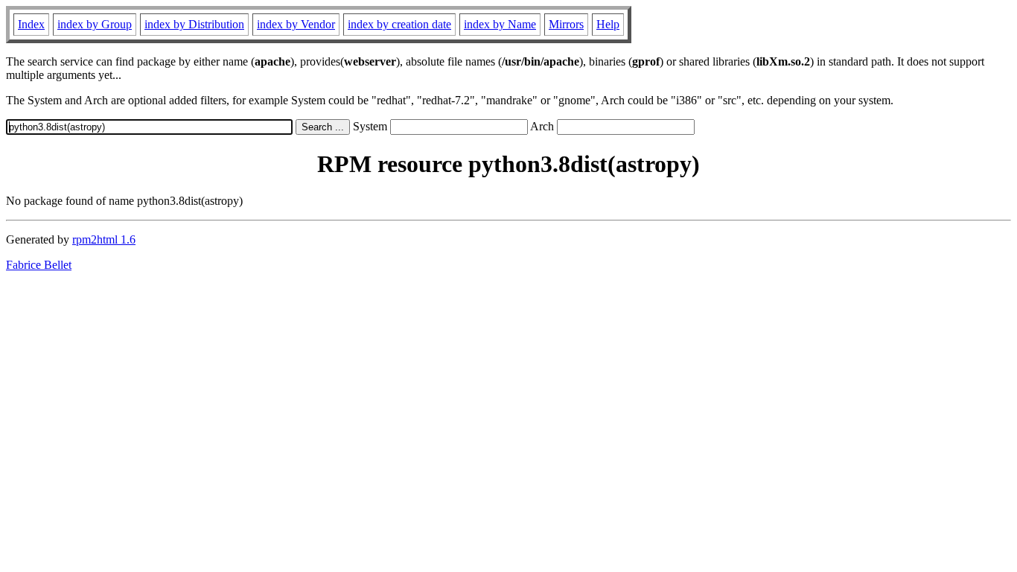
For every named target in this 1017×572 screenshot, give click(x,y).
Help (607, 24)
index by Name (500, 24)
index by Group (94, 24)
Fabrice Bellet (38, 264)
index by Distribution (194, 24)
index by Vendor (296, 24)
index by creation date (399, 24)
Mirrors (566, 24)
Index (31, 24)
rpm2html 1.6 (104, 239)
